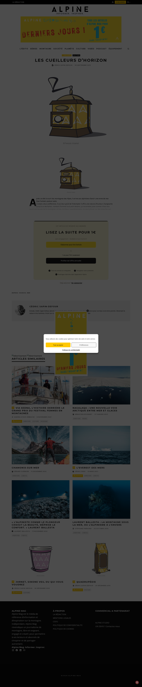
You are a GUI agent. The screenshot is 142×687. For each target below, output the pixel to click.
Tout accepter (58, 345)
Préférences (83, 345)
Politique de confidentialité (71, 350)
